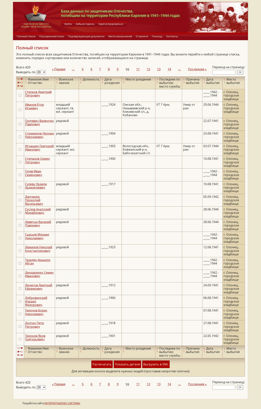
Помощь (157, 36)
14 (169, 69)
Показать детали (127, 364)
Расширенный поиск (51, 36)
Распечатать (102, 364)
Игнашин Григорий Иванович (39, 148)
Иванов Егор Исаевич (34, 106)
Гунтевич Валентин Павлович (39, 122)
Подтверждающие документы (86, 36)
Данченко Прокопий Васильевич (34, 200)
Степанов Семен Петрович (37, 160)
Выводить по (26, 72)
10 (127, 69)
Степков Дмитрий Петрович (38, 93)
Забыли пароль (85, 24)
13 (158, 69)
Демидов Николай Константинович (38, 249)
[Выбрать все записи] (20, 79)
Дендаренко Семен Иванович (39, 274)
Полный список (26, 36)
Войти (68, 24)
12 (148, 69)
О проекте (142, 36)
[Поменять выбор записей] (20, 86)
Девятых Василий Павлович (38, 223)
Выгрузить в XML (156, 364)
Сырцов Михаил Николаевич (37, 236)
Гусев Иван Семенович (33, 173)
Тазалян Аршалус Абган (38, 261)
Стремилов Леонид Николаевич (39, 135)
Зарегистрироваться (110, 24)
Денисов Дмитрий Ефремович (38, 287)
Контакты (172, 36)
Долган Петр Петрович (34, 325)
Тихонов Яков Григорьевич (35, 337)
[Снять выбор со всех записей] (20, 82)
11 (138, 69)
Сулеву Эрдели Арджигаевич (36, 186)
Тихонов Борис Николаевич (36, 312)
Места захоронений (120, 36)
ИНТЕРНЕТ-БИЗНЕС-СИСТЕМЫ (62, 403)
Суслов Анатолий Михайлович (38, 211)
